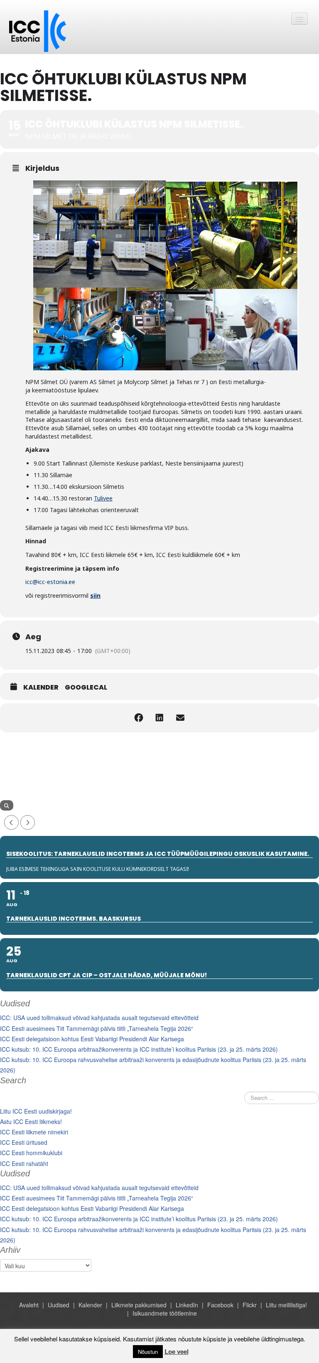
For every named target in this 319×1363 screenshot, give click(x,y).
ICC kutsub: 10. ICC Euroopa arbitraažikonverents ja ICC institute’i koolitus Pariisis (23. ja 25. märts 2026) (139, 1049)
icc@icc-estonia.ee (50, 582)
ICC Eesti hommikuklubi (31, 1153)
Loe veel (176, 1351)
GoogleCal (86, 687)
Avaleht (29, 1305)
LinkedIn (187, 1305)
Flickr (250, 1305)
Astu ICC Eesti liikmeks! (31, 1121)
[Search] (6, 805)
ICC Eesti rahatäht (24, 1163)
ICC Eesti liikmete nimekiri (34, 1132)
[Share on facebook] (138, 717)
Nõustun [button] (148, 1352)
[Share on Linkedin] (159, 717)
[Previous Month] (11, 822)
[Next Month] (27, 822)
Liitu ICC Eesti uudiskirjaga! (36, 1111)
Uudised (58, 1305)
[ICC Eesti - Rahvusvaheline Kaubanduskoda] (37, 30)
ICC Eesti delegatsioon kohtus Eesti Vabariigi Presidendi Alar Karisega (92, 1039)
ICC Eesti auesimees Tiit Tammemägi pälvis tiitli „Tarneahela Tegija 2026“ (96, 1028)
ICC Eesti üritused (23, 1142)
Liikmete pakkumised (139, 1305)
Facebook (220, 1305)
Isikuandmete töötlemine (165, 1313)
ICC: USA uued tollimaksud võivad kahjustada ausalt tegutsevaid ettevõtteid (99, 1017)
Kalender (41, 687)
